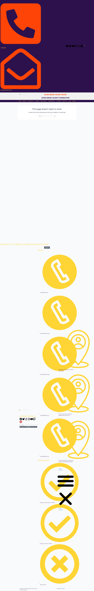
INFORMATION (51, 101)
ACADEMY (59, 101)
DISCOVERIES (43, 101)
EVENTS (24, 101)
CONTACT (61, 470)
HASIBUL (63, 588)
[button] (24, 101)
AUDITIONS (30, 101)
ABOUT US (64, 101)
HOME (20, 101)
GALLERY (37, 101)
